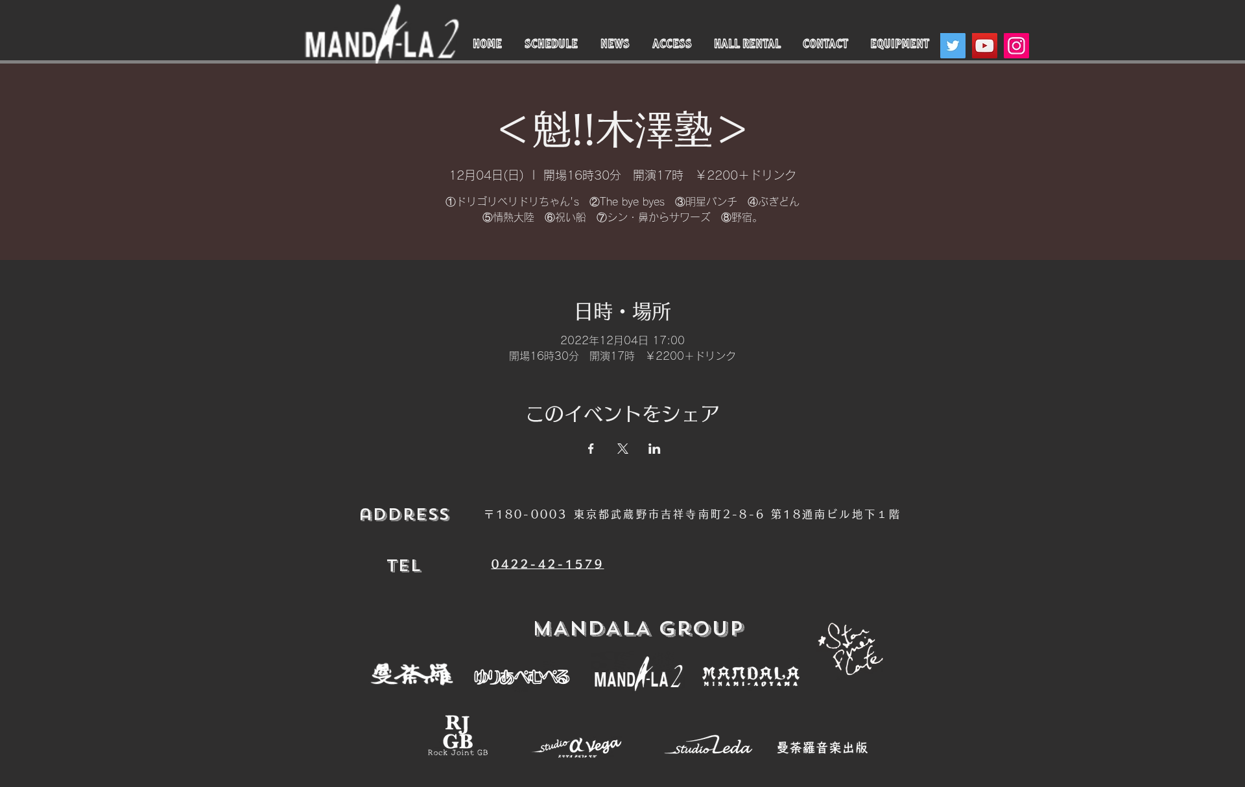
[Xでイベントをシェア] (623, 448)
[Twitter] (953, 45)
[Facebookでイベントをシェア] (591, 448)
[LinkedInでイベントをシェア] (654, 448)
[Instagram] (1016, 45)
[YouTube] (984, 45)
